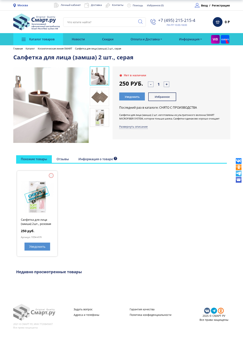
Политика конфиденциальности (150, 315)
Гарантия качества (142, 309)
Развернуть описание (133, 126)
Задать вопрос (83, 309)
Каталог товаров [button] (41, 39)
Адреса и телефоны (86, 315)
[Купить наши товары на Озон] (225, 39)
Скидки (108, 39)
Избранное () (155, 5)
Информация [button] (189, 39)
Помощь (138, 5)
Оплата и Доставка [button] (145, 39)
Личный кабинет (71, 5)
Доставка (96, 5)
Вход (204, 5)
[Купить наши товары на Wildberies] (215, 39)
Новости (78, 39)
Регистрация (221, 5)
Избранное (162, 97)
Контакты (117, 5)
